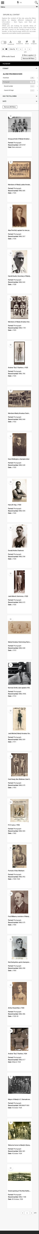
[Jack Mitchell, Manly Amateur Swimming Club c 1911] (19, 719)
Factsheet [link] (6, 78)
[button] (19, 42)
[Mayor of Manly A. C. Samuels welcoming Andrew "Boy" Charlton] (19, 1084)
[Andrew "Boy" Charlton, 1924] (19, 1039)
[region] (19, 86)
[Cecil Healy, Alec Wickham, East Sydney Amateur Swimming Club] (19, 764)
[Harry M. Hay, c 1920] (19, 490)
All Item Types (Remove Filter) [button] (12, 74)
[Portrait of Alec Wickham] (19, 856)
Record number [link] (8, 86)
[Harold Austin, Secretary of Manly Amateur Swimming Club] (19, 261)
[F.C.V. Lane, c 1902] (19, 810)
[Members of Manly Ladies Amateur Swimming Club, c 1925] (19, 170)
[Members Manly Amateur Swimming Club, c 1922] (19, 398)
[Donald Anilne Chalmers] (19, 536)
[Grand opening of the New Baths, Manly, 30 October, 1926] (19, 1176)
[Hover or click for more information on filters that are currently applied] (35, 55)
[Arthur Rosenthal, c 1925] (19, 993)
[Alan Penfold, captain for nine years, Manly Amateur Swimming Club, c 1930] (19, 215)
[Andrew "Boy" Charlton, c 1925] (19, 353)
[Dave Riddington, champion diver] (19, 444)
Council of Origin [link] (9, 90)
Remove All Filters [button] (28, 58)
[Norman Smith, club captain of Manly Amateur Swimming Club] (19, 673)
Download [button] (11, 42)
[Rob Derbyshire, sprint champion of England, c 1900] (19, 947)
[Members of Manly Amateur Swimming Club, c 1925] (19, 307)
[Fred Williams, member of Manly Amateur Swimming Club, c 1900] (19, 902)
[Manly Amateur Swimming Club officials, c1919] (19, 627)
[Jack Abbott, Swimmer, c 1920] (19, 581)
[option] (19, 78)
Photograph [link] (6, 82)
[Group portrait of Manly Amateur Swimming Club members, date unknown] (19, 124)
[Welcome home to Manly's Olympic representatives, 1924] (19, 1130)
